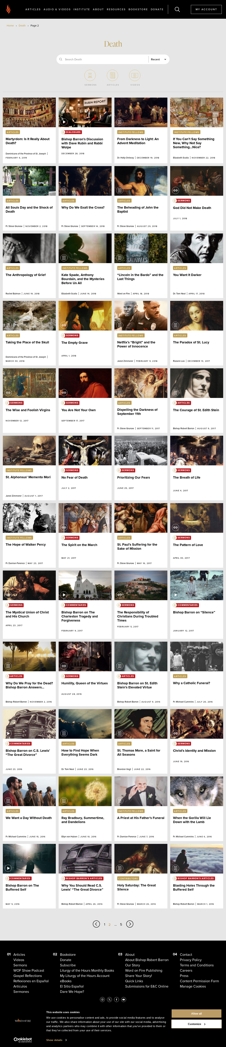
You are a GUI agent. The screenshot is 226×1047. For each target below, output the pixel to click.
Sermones (21, 991)
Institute (81, 9)
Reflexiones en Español (31, 981)
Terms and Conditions (197, 965)
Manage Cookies (193, 986)
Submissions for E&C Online (146, 986)
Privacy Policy (191, 959)
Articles (33, 9)
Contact (186, 954)
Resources (116, 9)
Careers (186, 970)
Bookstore (138, 9)
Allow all (196, 1013)
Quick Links (134, 981)
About (98, 9)
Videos (18, 959)
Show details (54, 1040)
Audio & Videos (57, 9)
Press (184, 975)
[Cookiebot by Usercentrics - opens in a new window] (22, 1040)
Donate (157, 9)
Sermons (20, 965)
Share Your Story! (138, 975)
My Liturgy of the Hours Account (84, 975)
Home (10, 26)
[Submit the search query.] (60, 59)
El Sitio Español (72, 986)
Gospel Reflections (27, 975)
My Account (206, 9)
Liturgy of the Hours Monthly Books (87, 970)
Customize (194, 1023)
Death (22, 26)
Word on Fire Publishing (143, 970)
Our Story (132, 965)
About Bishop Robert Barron (147, 959)
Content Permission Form (199, 981)
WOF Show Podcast (28, 970)
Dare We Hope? (72, 991)
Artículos (20, 986)
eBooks (66, 981)
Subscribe (68, 965)
